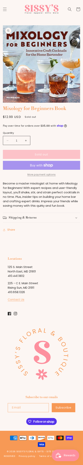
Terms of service (49, 456)
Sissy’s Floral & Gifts (30, 451)
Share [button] (11, 230)
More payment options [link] (41, 174)
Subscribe (63, 407)
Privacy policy (27, 456)
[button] (5, 9)
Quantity (8, 133)
